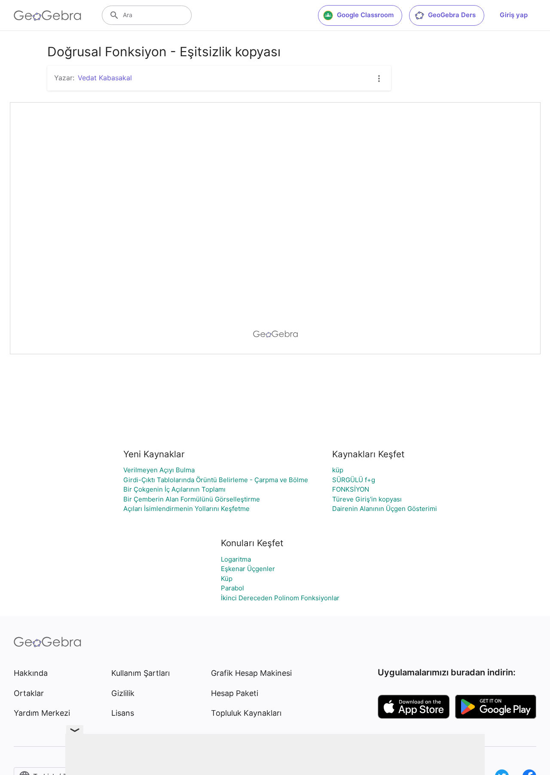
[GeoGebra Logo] (47, 15)
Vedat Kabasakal (105, 77)
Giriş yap (514, 15)
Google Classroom (365, 15)
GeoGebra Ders (452, 15)
